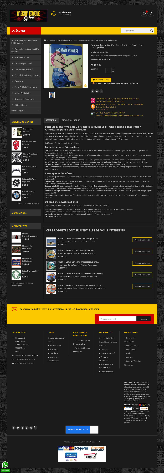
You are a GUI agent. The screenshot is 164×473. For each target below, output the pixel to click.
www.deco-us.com (139, 394)
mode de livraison (108, 338)
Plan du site (54, 353)
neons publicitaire (21, 93)
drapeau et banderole (22, 99)
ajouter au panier (101, 80)
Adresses (129, 357)
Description (51, 120)
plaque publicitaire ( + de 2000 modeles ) (24, 41)
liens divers (19, 212)
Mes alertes (128, 365)
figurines (17, 81)
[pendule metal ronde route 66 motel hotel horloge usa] (51, 266)
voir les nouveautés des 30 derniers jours (22, 284)
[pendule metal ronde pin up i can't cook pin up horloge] (51, 289)
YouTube (22, 428)
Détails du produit (71, 120)
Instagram (31, 428)
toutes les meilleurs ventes (28, 204)
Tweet (97, 91)
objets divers (19, 105)
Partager (93, 91)
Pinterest (101, 91)
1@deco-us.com (28, 363)
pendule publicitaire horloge (25, 75)
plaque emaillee (20, 57)
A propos (104, 349)
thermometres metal (22, 69)
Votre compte (131, 332)
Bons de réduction (133, 361)
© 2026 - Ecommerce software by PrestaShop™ (82, 442)
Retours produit (132, 345)
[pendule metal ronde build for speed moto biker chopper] (51, 277)
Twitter (18, 428)
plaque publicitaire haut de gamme (25, 50)
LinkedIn (35, 428)
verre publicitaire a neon (24, 87)
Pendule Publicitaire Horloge (67, 143)
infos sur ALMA (55, 345)
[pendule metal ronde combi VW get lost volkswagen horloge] (51, 254)
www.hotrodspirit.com (133, 396)
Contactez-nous (107, 372)
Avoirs (128, 353)
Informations (19, 332)
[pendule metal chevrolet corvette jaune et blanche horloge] (51, 242)
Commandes (131, 349)
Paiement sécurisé (108, 353)
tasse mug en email (21, 63)
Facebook (14, 428)
